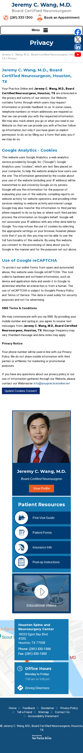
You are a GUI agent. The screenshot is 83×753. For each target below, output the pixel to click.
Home (13, 708)
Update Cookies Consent (21, 391)
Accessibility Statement (43, 716)
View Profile (41, 488)
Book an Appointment (62, 17)
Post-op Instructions (46, 562)
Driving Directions (37, 688)
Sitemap (43, 712)
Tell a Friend (24, 712)
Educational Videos (41, 605)
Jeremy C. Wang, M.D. (41, 475)
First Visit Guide (43, 517)
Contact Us (62, 712)
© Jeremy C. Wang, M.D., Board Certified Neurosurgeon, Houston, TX (41, 728)
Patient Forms (42, 532)
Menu (36, 30)
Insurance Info (42, 547)
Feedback (29, 708)
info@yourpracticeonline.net (52, 383)
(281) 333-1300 (21, 17)
